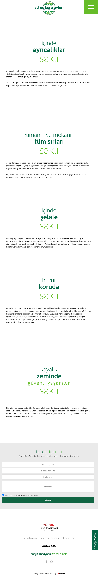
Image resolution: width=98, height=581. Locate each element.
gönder (48, 500)
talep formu (95, 540)
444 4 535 (49, 546)
